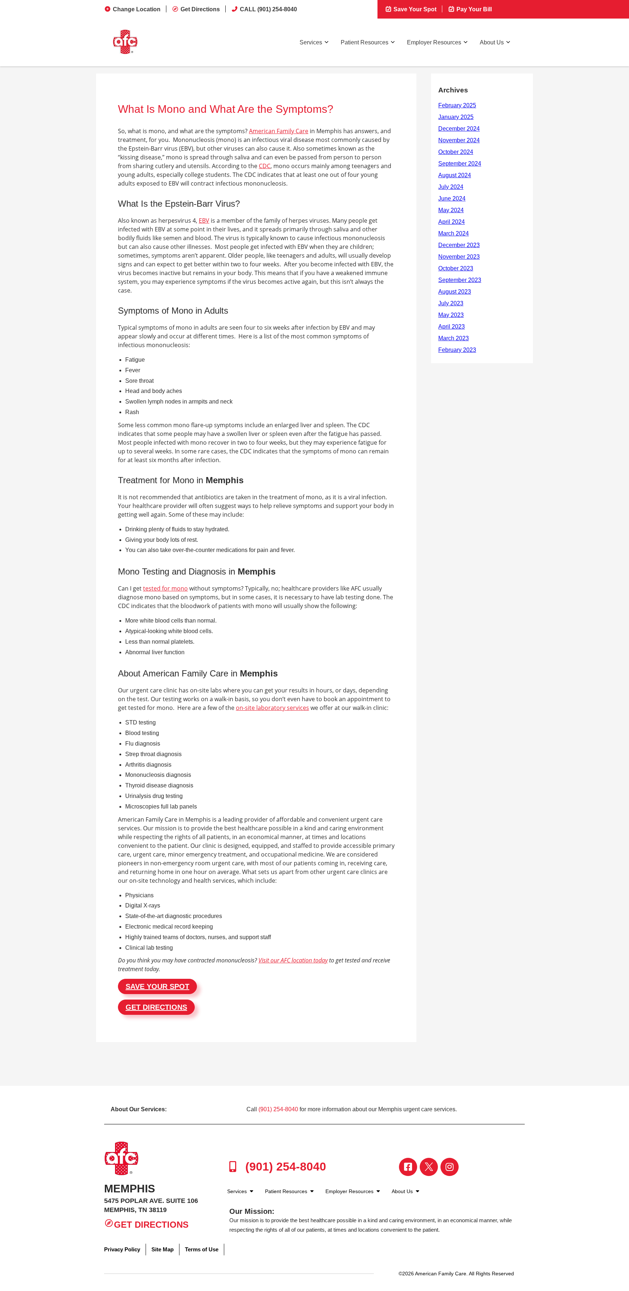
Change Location (137, 9)
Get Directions (200, 9)
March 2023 (453, 338)
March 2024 (453, 233)
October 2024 (455, 152)
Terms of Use (201, 1249)
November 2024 (459, 140)
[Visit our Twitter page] (429, 1167)
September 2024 (459, 163)
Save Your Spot (414, 9)
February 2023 (457, 350)
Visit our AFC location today (293, 960)
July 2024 (450, 187)
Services (311, 42)
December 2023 (459, 245)
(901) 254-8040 (278, 1109)
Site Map (162, 1249)
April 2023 (451, 326)
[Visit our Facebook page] (408, 1167)
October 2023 (455, 268)
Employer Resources (434, 42)
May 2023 (451, 315)
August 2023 (454, 292)
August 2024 (454, 175)
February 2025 (457, 105)
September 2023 (459, 280)
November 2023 (459, 257)
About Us (492, 42)
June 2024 (452, 198)
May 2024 (451, 210)
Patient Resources (364, 42)
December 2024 (459, 129)
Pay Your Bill (473, 9)
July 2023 (450, 303)
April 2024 (451, 222)
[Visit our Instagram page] (449, 1167)
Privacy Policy (122, 1249)
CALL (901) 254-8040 (268, 9)
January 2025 (456, 117)
